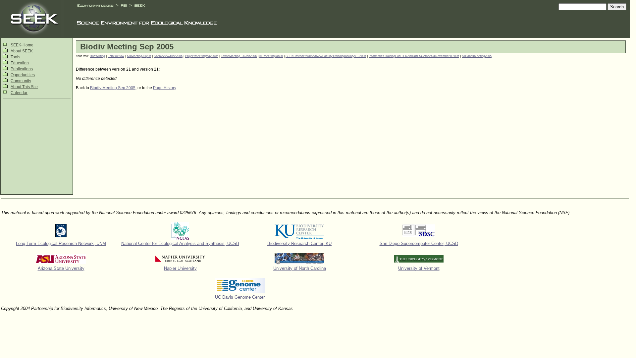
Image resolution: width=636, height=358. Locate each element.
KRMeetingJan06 (271, 56)
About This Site (24, 87)
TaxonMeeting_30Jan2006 (239, 56)
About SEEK (22, 51)
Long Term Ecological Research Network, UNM (61, 243)
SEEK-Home (22, 45)
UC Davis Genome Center (240, 297)
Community (21, 81)
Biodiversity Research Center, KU (299, 243)
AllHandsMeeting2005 (477, 56)
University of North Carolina (299, 268)
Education (20, 63)
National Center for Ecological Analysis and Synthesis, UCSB (180, 243)
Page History (164, 88)
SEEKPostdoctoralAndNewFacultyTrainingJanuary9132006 (326, 56)
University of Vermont (419, 268)
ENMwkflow (116, 56)
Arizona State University (61, 268)
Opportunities (23, 75)
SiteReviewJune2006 (168, 56)
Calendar (19, 92)
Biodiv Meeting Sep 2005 (112, 88)
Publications (22, 69)
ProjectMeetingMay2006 (201, 56)
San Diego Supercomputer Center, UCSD (419, 243)
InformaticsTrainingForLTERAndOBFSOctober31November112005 (414, 56)
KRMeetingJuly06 (139, 56)
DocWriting (97, 56)
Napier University (180, 268)
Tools (15, 57)
